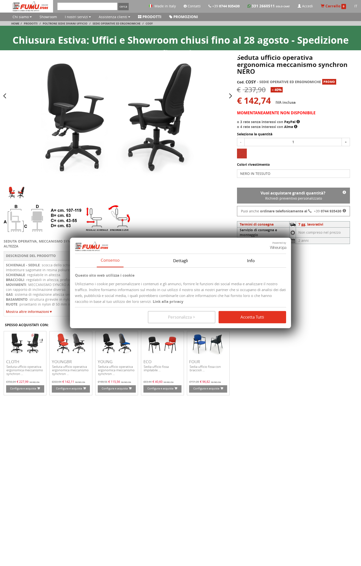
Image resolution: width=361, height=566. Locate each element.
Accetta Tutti (252, 317)
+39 (225, 6)
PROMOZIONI (185, 16)
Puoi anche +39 (291, 211)
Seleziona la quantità (254, 134)
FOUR (194, 361)
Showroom (48, 16)
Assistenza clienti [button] (113, 16)
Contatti (194, 6)
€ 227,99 (22, 382)
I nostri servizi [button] (77, 16)
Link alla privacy (168, 301)
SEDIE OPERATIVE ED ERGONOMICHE (116, 23)
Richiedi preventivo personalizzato (293, 195)
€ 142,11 (68, 382)
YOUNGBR (62, 361)
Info (251, 260)
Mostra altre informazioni (29, 311)
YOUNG (105, 361)
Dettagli (180, 260)
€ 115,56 (114, 382)
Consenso (110, 260)
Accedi (307, 6)
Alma (289, 126)
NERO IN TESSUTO (255, 173)
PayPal (290, 121)
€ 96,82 (205, 382)
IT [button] (355, 6)
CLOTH (12, 361)
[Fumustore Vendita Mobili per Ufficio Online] (31, 6)
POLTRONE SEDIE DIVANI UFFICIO (65, 23)
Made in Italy (165, 6)
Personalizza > (181, 317)
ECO (147, 361)
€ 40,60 (158, 382)
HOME (15, 23)
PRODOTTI (151, 16)
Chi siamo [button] (21, 16)
